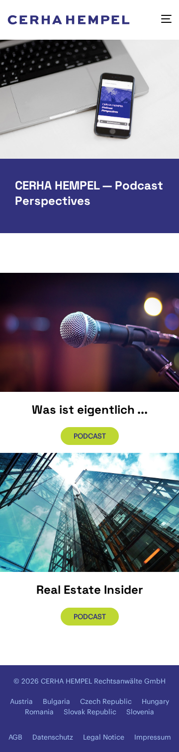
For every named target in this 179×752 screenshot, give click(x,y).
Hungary (155, 701)
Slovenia (140, 711)
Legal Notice (103, 737)
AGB (15, 737)
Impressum (152, 737)
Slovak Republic (90, 711)
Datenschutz (52, 737)
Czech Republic (106, 701)
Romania (39, 711)
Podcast (90, 436)
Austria (21, 701)
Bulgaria (56, 701)
